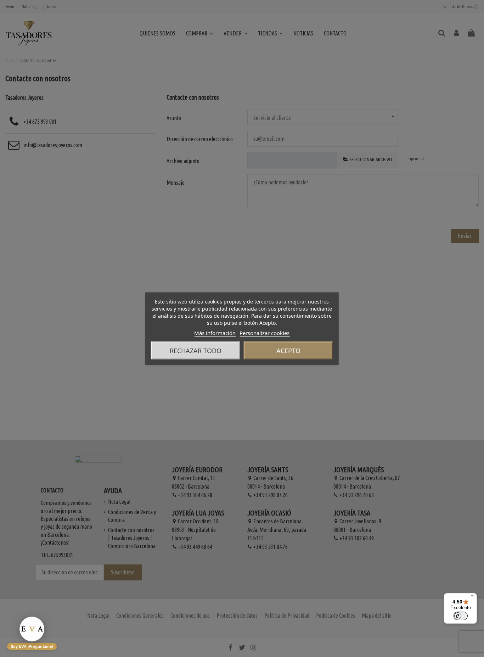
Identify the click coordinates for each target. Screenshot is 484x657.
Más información (215, 332)
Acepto (288, 350)
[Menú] (472, 597)
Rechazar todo (195, 350)
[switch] (461, 616)
